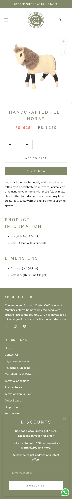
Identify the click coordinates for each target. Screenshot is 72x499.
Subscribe (36, 485)
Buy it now (36, 171)
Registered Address (17, 361)
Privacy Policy (13, 387)
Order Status (13, 400)
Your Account (13, 414)
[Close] (64, 418)
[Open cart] (66, 20)
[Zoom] (63, 41)
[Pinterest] (24, 326)
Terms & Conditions (17, 381)
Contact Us (12, 355)
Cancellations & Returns (20, 374)
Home (8, 348)
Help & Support (15, 407)
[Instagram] (15, 326)
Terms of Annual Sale (18, 394)
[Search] (59, 20)
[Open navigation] (6, 19)
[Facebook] (6, 326)
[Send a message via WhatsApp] (65, 492)
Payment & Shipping (17, 368)
